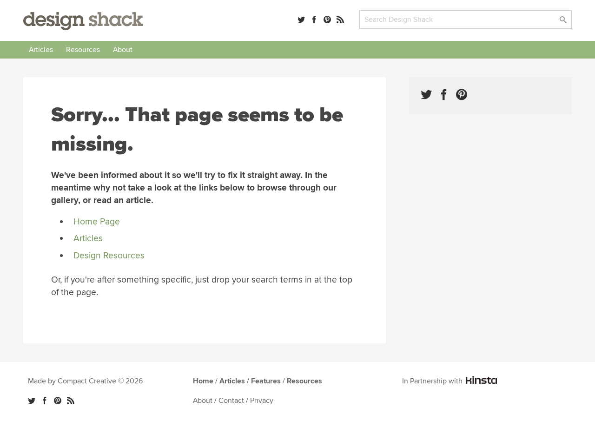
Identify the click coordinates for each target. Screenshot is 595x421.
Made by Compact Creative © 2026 (85, 381)
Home (203, 381)
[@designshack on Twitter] (301, 19)
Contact (231, 400)
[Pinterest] (327, 19)
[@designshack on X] (31, 400)
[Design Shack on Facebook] (444, 94)
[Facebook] (314, 19)
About (122, 49)
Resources (83, 49)
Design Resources (109, 255)
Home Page (96, 221)
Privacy (261, 400)
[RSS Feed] (340, 19)
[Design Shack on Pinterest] (461, 94)
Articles (41, 49)
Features (266, 381)
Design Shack (83, 21)
